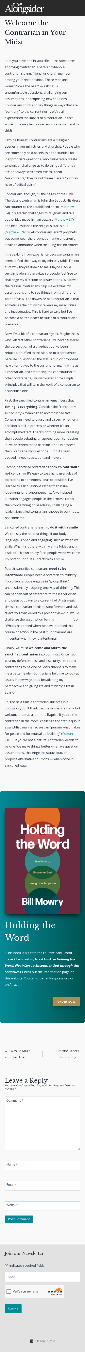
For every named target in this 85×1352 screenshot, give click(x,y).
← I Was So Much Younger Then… (17, 1054)
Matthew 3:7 (64, 219)
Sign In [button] (51, 1341)
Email (11, 1185)
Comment (14, 1100)
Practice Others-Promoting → (68, 1054)
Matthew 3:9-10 (17, 232)
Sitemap (40, 1341)
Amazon (15, 984)
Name (12, 1164)
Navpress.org (59, 978)
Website (12, 1205)
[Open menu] (76, 8)
